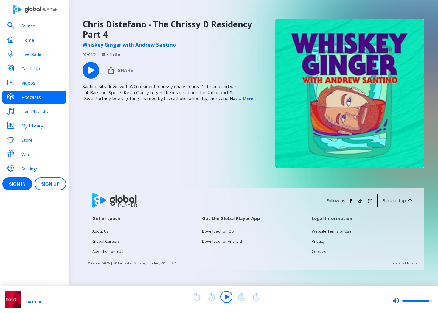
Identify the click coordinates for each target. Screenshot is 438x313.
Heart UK (34, 302)
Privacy (318, 241)
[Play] (226, 297)
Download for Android (222, 241)
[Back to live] (256, 297)
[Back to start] (197, 297)
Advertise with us (107, 251)
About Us (100, 231)
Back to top (394, 200)
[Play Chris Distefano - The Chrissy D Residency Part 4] (91, 70)
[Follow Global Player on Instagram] (370, 203)
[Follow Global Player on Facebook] (351, 203)
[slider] (412, 301)
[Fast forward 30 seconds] (241, 297)
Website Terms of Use (332, 231)
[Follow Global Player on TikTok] (360, 203)
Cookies (319, 251)
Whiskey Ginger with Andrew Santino (129, 45)
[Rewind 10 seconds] (212, 297)
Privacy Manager (405, 263)
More (248, 98)
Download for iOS (218, 231)
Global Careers (106, 241)
